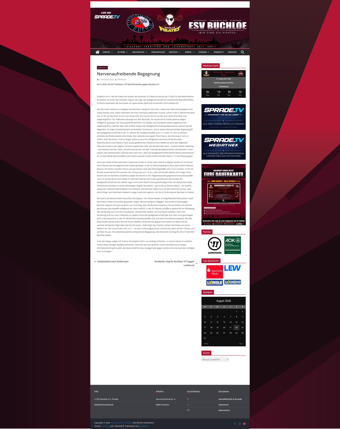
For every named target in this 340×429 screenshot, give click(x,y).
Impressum (223, 404)
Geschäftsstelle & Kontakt (230, 399)
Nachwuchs (138, 52)
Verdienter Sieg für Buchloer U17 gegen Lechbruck (174, 263)
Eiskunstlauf (158, 52)
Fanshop (232, 52)
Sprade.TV (219, 52)
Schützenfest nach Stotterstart (112, 261)
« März (206, 344)
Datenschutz (224, 410)
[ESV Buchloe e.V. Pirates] (170, 9)
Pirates (106, 52)
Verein (188, 52)
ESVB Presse (121, 79)
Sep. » (241, 344)
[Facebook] (187, 399)
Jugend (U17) (102, 68)
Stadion (203, 52)
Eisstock (173, 52)
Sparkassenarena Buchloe (223, 83)
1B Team (121, 52)
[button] (111, 52)
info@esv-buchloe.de (103, 404)
